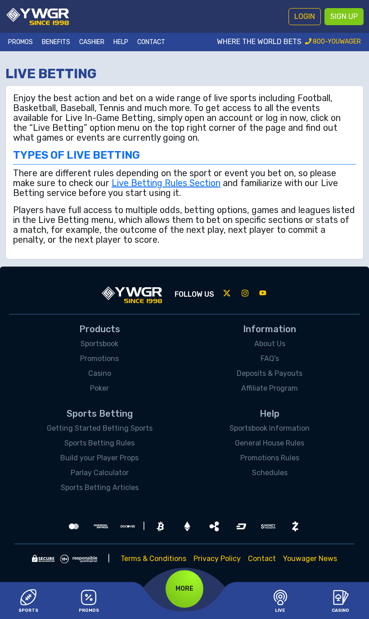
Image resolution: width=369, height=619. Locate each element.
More (185, 588)
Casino (99, 373)
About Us (269, 343)
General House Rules (269, 443)
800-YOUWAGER (336, 41)
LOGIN (304, 16)
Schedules (270, 472)
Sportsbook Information (270, 428)
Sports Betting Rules (99, 443)
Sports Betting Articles (100, 487)
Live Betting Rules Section (166, 183)
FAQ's (270, 358)
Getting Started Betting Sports (100, 428)
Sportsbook (99, 343)
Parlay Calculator (100, 472)
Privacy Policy (217, 558)
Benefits (56, 42)
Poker (99, 388)
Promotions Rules (269, 458)
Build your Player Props (99, 458)
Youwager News (310, 558)
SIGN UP (344, 16)
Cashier (91, 42)
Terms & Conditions (153, 558)
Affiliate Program (269, 388)
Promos (20, 42)
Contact (151, 42)
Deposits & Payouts (269, 373)
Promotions (99, 358)
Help (120, 42)
